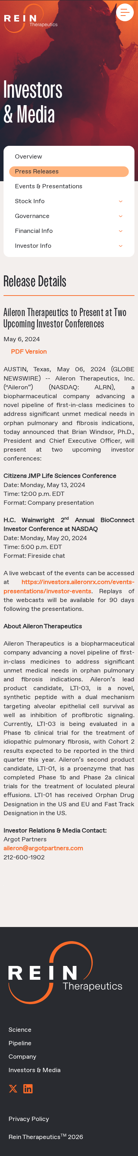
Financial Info (34, 231)
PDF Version (29, 352)
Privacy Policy (28, 1119)
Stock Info (30, 201)
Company (22, 1057)
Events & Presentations (48, 186)
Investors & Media (34, 1070)
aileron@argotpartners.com (43, 848)
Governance (32, 216)
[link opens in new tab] (13, 1089)
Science (19, 1030)
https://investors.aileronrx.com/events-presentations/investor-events (69, 586)
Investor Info (33, 246)
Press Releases (37, 171)
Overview (28, 157)
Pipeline (19, 1043)
